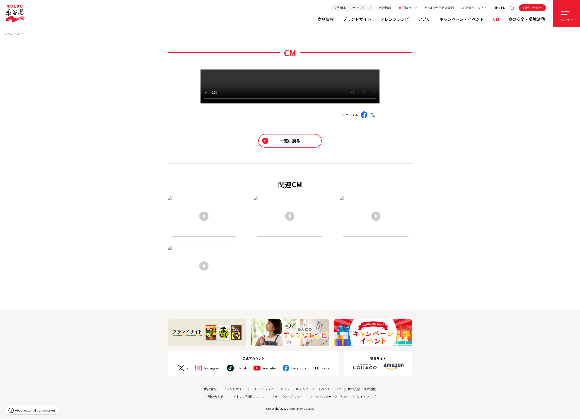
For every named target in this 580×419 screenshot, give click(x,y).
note (325, 368)
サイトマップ (366, 396)
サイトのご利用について (247, 396)
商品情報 (210, 389)
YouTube (269, 368)
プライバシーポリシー (287, 396)
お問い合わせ (532, 7)
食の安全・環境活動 (362, 389)
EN (503, 7)
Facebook (299, 368)
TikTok (241, 368)
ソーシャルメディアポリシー (329, 396)
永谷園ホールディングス (350, 7)
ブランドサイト (234, 389)
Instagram (212, 368)
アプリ (285, 389)
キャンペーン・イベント (313, 389)
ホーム (9, 33)
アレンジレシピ (262, 389)
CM (18, 33)
